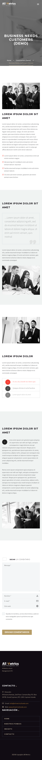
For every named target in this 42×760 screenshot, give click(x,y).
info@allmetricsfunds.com (19, 703)
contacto (9, 734)
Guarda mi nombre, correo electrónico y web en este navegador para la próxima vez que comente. (22, 616)
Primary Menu (38, 4)
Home (6, 719)
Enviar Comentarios (17, 632)
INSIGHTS (8, 729)
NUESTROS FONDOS (12, 724)
